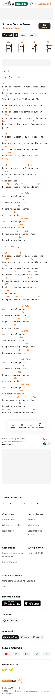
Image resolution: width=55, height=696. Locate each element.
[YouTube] (6, 654)
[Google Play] (11, 603)
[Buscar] (31, 4)
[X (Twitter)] (47, 654)
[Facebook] (26, 654)
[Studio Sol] (12, 681)
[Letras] (7, 669)
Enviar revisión (8, 445)
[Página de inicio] (8, 4)
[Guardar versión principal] (16, 35)
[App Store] (32, 603)
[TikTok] (36, 654)
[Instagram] (16, 654)
